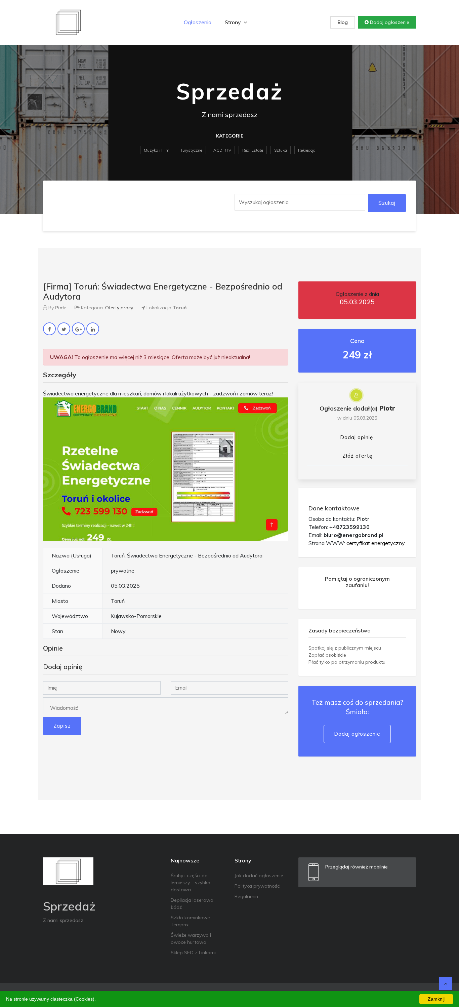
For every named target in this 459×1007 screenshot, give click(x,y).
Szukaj (386, 203)
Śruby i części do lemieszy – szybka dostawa (190, 883)
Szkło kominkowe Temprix (190, 921)
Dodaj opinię (356, 437)
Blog (343, 22)
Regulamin (246, 896)
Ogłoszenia (197, 22)
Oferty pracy (119, 308)
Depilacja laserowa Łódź (192, 903)
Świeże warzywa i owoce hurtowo (191, 938)
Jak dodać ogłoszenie (259, 876)
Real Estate (252, 150)
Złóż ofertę (357, 456)
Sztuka (280, 150)
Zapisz (62, 726)
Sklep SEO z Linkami (193, 953)
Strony (233, 22)
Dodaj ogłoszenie (389, 22)
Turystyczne (191, 150)
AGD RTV (222, 150)
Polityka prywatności (258, 886)
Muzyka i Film (156, 150)
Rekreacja (307, 150)
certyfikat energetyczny (375, 543)
